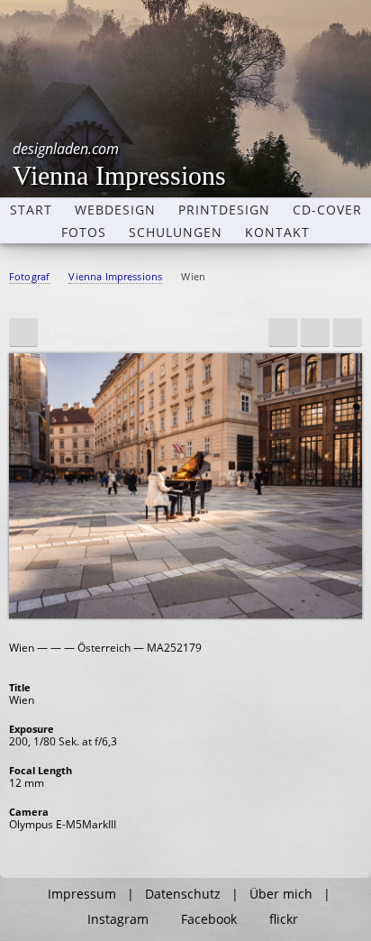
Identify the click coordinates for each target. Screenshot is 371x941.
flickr (283, 919)
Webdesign (115, 210)
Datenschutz (183, 894)
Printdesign (224, 210)
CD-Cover (327, 210)
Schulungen (175, 232)
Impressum (82, 894)
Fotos (83, 232)
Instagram (118, 919)
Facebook (209, 919)
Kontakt (277, 232)
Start (31, 210)
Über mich (280, 894)
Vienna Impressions (119, 164)
